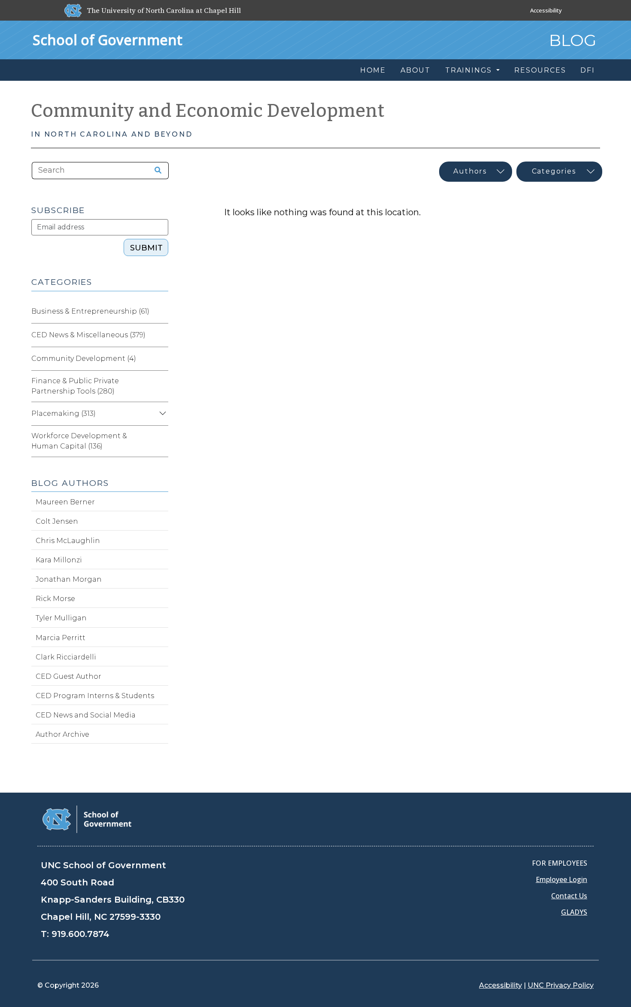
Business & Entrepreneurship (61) (90, 311)
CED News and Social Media (86, 715)
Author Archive (62, 734)
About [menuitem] (415, 70)
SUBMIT (146, 248)
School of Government (107, 40)
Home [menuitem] (373, 70)
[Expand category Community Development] (161, 358)
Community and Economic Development (208, 111)
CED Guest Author (68, 676)
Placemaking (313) (63, 413)
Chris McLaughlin (68, 541)
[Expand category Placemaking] (161, 413)
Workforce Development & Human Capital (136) (79, 441)
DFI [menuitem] (587, 70)
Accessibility (546, 10)
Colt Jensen (57, 521)
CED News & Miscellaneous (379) (88, 335)
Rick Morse (55, 599)
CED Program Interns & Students (95, 696)
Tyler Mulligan (61, 618)
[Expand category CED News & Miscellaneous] (161, 335)
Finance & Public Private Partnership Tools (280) (75, 386)
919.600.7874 (80, 934)
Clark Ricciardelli (66, 657)
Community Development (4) (83, 358)
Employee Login (561, 879)
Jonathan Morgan (69, 579)
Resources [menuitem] (540, 70)
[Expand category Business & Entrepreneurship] (161, 311)
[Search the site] (155, 170)
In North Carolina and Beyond (111, 134)
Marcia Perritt (60, 638)
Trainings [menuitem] (469, 70)
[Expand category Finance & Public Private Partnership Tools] (161, 386)
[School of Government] (86, 819)
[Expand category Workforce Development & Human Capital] (161, 441)
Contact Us (569, 895)
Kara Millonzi (59, 560)
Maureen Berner (65, 502)
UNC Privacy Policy (561, 985)
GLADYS (574, 912)
